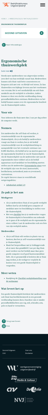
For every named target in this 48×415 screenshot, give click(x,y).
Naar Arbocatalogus (14, 45)
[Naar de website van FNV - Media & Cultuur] (24, 378)
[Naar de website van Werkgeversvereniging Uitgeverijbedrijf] (24, 368)
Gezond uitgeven (16, 33)
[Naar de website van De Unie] (34, 389)
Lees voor (5, 71)
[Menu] (42, 5)
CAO (4, 353)
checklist (17, 214)
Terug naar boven (13, 321)
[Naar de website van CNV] (12, 389)
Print (8, 326)
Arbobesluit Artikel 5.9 (15, 185)
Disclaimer (29, 353)
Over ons (28, 350)
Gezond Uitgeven (8, 350)
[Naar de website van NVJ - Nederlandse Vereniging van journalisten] (24, 400)
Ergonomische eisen (33, 165)
